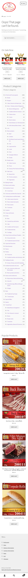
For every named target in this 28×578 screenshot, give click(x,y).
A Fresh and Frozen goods (11, 95)
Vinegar (9, 288)
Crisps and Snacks (9, 213)
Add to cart (7, 78)
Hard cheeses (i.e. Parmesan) (16, 122)
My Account (6, 542)
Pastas (7, 249)
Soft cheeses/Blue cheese (15, 125)
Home (4, 16)
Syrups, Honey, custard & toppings (15, 263)
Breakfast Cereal (9, 188)
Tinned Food (8, 305)
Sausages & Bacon (13, 154)
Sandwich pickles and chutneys (14, 257)
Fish (10, 143)
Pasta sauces (10, 204)
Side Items (9, 171)
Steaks (10, 157)
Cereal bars (10, 191)
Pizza (10, 166)
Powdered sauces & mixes (13, 240)
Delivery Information (9, 548)
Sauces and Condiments (11, 275)
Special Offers (8, 299)
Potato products (13, 177)
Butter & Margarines (14, 109)
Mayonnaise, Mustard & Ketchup (15, 278)
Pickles (7, 251)
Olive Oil (9, 281)
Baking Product (9, 182)
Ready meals (10, 160)
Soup (6, 291)
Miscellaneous (8, 246)
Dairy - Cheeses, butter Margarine (15, 106)
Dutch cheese (12, 120)
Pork (10, 152)
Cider (8, 224)
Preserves (9, 254)
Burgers (9, 100)
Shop (5, 545)
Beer (8, 218)
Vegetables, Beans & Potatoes (14, 324)
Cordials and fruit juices (13, 227)
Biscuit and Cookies (10, 185)
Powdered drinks (11, 229)
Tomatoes (9, 207)
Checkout (6, 559)
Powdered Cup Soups (12, 294)
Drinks (6, 215)
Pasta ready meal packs (13, 202)
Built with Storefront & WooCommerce (11, 569)
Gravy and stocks (11, 238)
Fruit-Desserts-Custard (13, 313)
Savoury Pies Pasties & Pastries (16, 168)
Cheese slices (12, 114)
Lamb (10, 149)
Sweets (7, 302)
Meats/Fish (12, 174)
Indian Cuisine (12, 163)
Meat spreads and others (13, 272)
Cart (5, 556)
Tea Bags (9, 232)
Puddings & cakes (9, 260)
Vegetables (12, 179)
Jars (8, 128)
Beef (10, 133)
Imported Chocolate (10, 243)
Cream (10, 117)
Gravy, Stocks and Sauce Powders (13, 235)
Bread (8, 97)
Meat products (10, 131)
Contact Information (9, 550)
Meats (8, 316)
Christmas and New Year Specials (13, 193)
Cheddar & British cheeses (15, 111)
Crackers (7, 210)
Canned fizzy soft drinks (13, 221)
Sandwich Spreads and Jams (12, 265)
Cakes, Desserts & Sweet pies (14, 103)
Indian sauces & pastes (12, 199)
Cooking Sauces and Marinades (12, 196)
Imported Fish (12, 146)
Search (14, 575)
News (5, 553)
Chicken (11, 136)
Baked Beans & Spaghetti (13, 307)
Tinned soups (10, 296)
